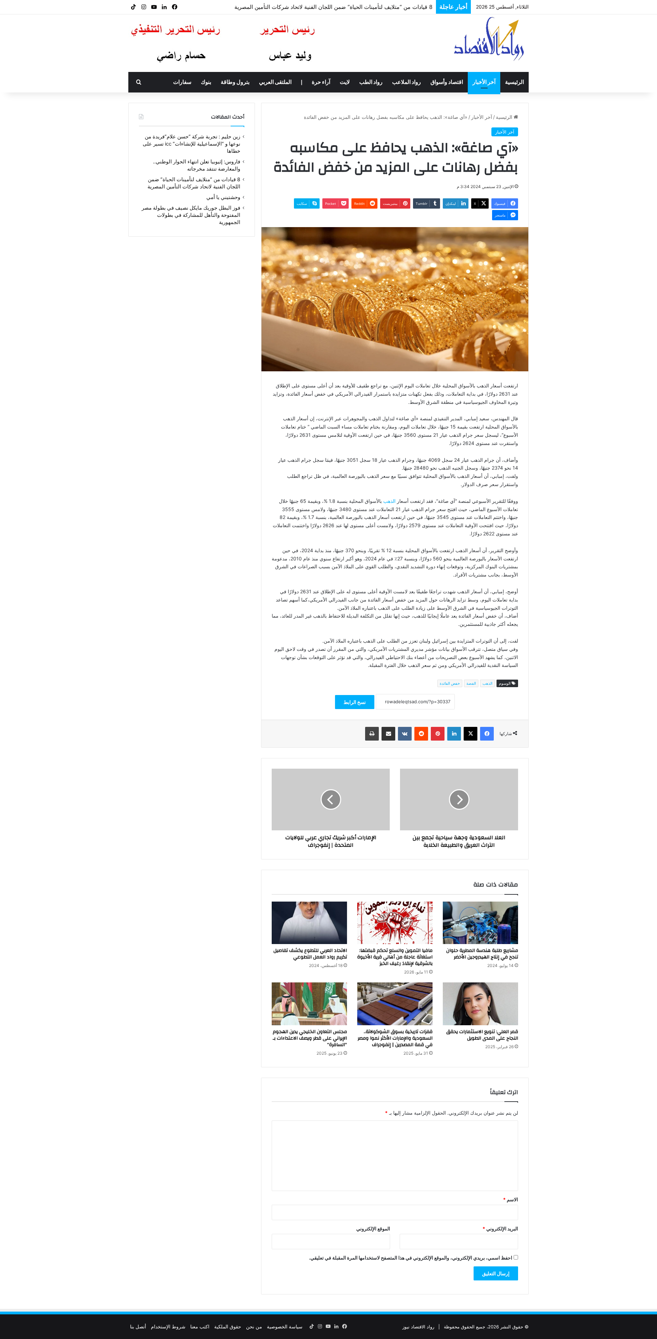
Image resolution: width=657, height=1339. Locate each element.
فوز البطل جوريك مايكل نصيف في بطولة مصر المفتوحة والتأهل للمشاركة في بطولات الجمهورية (322, 8)
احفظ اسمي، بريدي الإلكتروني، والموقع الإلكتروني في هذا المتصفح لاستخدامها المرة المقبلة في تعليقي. (410, 1258)
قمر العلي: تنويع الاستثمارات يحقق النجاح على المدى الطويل (482, 1035)
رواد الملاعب (406, 82)
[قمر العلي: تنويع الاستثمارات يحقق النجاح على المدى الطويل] (480, 1003)
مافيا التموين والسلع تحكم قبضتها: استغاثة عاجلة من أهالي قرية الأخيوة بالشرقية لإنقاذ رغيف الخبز (395, 957)
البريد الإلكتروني (500, 1228)
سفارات (182, 82)
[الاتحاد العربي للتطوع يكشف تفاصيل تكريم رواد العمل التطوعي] (309, 923)
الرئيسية (514, 82)
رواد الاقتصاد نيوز (418, 1326)
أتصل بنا (138, 1326)
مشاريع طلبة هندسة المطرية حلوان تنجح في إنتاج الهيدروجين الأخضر (482, 954)
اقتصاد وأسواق (446, 82)
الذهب (389, 501)
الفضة (471, 683)
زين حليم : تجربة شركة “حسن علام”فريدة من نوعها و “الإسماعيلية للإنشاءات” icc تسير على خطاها (191, 144)
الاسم (510, 1199)
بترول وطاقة (235, 82)
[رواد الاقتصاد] (490, 38)
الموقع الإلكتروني (373, 1228)
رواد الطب (371, 82)
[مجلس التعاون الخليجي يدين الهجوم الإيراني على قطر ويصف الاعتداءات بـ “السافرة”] (309, 1003)
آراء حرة (321, 82)
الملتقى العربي (275, 82)
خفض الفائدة (450, 683)
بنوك (206, 82)
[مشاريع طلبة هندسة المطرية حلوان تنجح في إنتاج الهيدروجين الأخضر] (480, 923)
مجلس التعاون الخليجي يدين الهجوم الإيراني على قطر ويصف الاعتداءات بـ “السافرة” (310, 1038)
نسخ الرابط (355, 702)
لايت (345, 82)
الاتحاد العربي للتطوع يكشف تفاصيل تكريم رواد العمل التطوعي (310, 954)
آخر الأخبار (484, 82)
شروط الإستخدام (168, 1326)
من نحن (254, 1326)
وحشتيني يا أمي (223, 197)
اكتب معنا (199, 1326)
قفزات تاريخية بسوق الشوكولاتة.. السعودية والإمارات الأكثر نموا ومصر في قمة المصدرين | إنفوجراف (395, 1038)
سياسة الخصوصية (284, 1326)
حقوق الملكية (227, 1326)
